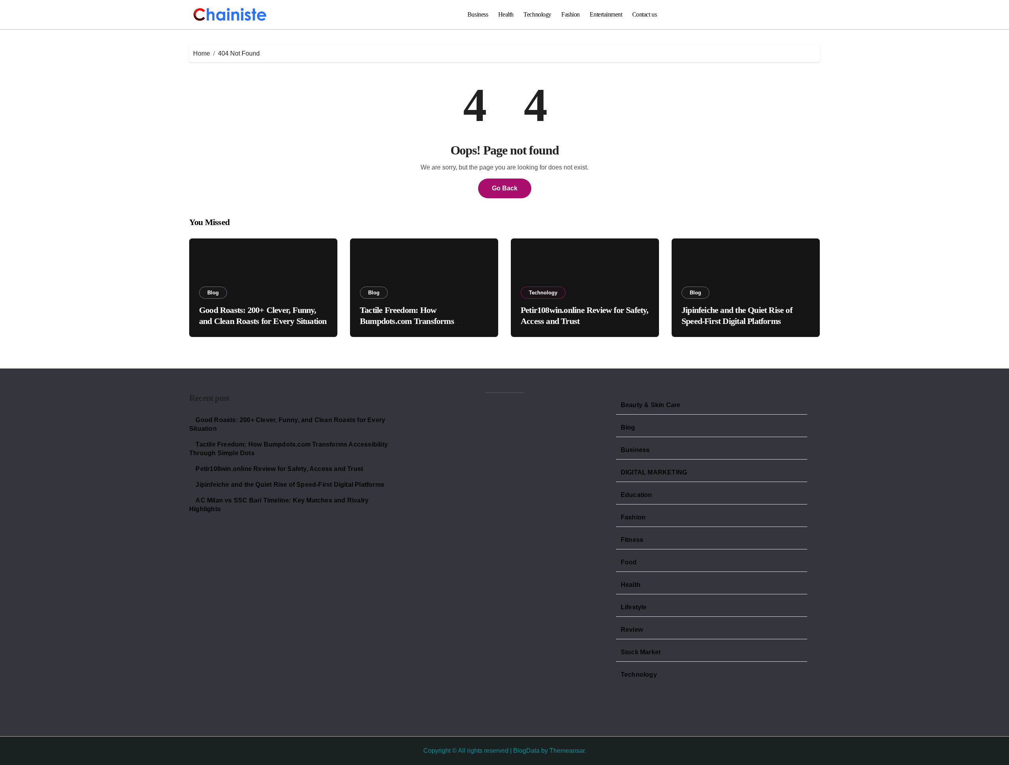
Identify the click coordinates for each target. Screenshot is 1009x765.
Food (629, 562)
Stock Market (641, 652)
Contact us (644, 14)
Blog (213, 293)
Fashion (570, 14)
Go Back (505, 188)
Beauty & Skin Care (651, 405)
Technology (537, 14)
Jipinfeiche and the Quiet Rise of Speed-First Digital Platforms (289, 484)
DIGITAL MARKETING (654, 472)
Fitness (632, 539)
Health (506, 14)
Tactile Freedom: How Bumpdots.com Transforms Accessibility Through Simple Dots (419, 321)
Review (632, 629)
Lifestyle (634, 607)
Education (636, 494)
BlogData (526, 750)
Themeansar (567, 750)
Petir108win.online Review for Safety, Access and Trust (279, 468)
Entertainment (606, 14)
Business (477, 14)
